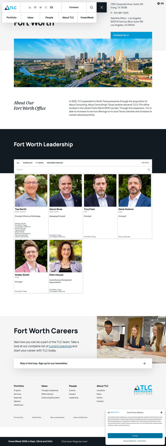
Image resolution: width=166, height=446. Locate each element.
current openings (60, 356)
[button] (161, 412)
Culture (72, 400)
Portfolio (19, 396)
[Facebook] (35, 7)
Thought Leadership (49, 400)
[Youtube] (50, 7)
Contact (74, 7)
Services (17, 404)
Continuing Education (50, 408)
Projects (17, 400)
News (99, 404)
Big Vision (84, 427)
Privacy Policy (141, 441)
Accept (135, 436)
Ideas (44, 396)
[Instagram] (45, 7)
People (73, 396)
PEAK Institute (47, 404)
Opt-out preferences (129, 441)
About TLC (102, 396)
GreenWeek (87, 17)
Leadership (73, 408)
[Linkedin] (31, 7)
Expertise (18, 408)
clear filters (145, 173)
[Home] (11, 7)
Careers (72, 404)
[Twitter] (40, 7)
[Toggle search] (91, 7)
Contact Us (121, 45)
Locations (101, 400)
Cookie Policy (36, 427)
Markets (17, 411)
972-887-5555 (121, 23)
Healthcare (18, 415)
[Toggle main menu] (102, 7)
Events (99, 408)
